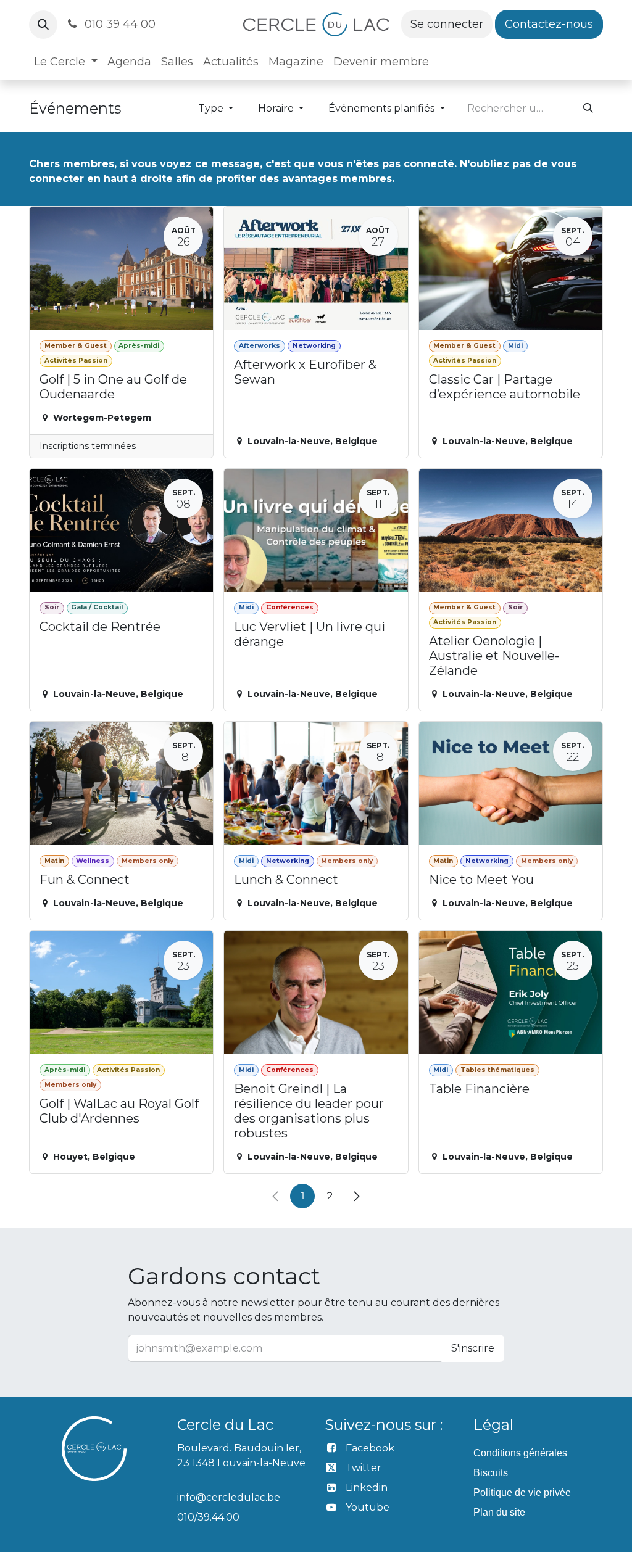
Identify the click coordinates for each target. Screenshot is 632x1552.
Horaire (277, 108)
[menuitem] (65, 62)
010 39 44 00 (118, 24)
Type (212, 108)
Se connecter (446, 24)
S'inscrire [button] (472, 1348)
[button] (43, 24)
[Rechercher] (588, 108)
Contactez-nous (549, 24)
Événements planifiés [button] (382, 108)
